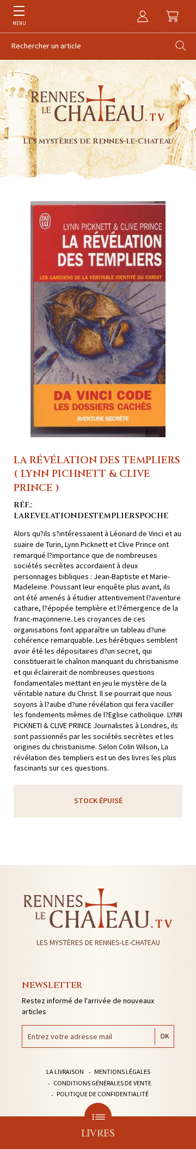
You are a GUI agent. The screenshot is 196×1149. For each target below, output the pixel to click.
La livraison (65, 1071)
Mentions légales (122, 1071)
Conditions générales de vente (102, 1083)
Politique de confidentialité (103, 1094)
